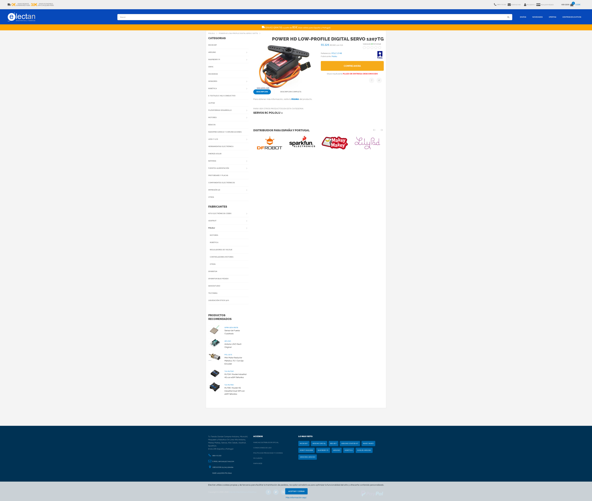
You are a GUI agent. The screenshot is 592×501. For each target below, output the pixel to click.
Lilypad (211, 103)
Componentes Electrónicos (221, 183)
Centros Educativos (571, 17)
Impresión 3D (214, 190)
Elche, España (227, 467)
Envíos (523, 17)
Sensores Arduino (307, 457)
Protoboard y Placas (218, 175)
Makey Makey (368, 443)
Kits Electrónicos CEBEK (219, 214)
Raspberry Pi (214, 60)
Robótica (212, 89)
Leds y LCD (213, 139)
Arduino (212, 52)
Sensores (212, 81)
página (295, 99)
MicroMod (213, 74)
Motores (212, 118)
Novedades (537, 17)
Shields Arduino (364, 450)
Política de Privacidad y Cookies (268, 453)
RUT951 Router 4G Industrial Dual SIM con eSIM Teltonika (234, 391)
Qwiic (211, 67)
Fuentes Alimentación (218, 168)
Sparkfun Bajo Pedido (218, 279)
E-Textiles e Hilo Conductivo (221, 96)
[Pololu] (380, 58)
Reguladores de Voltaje (221, 250)
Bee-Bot (333, 443)
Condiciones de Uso (262, 448)
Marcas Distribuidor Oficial (266, 442)
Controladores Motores (221, 257)
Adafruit (212, 221)
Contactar (516, 5)
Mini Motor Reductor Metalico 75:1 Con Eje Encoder (233, 361)
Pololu (211, 228)
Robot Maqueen (306, 450)
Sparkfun (212, 271)
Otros (211, 197)
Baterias (212, 161)
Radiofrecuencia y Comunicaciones (225, 132)
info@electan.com (226, 461)
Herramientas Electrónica (220, 146)
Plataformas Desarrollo (220, 110)
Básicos (212, 125)
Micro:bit (212, 45)
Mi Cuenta (257, 458)
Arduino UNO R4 (319, 443)
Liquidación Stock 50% (218, 300)
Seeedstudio (214, 286)
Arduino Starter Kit (349, 443)
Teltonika (212, 293)
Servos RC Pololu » (268, 112)
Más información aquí (296, 498)
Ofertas (552, 17)
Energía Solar (214, 154)
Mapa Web (257, 463)
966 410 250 (216, 455)
